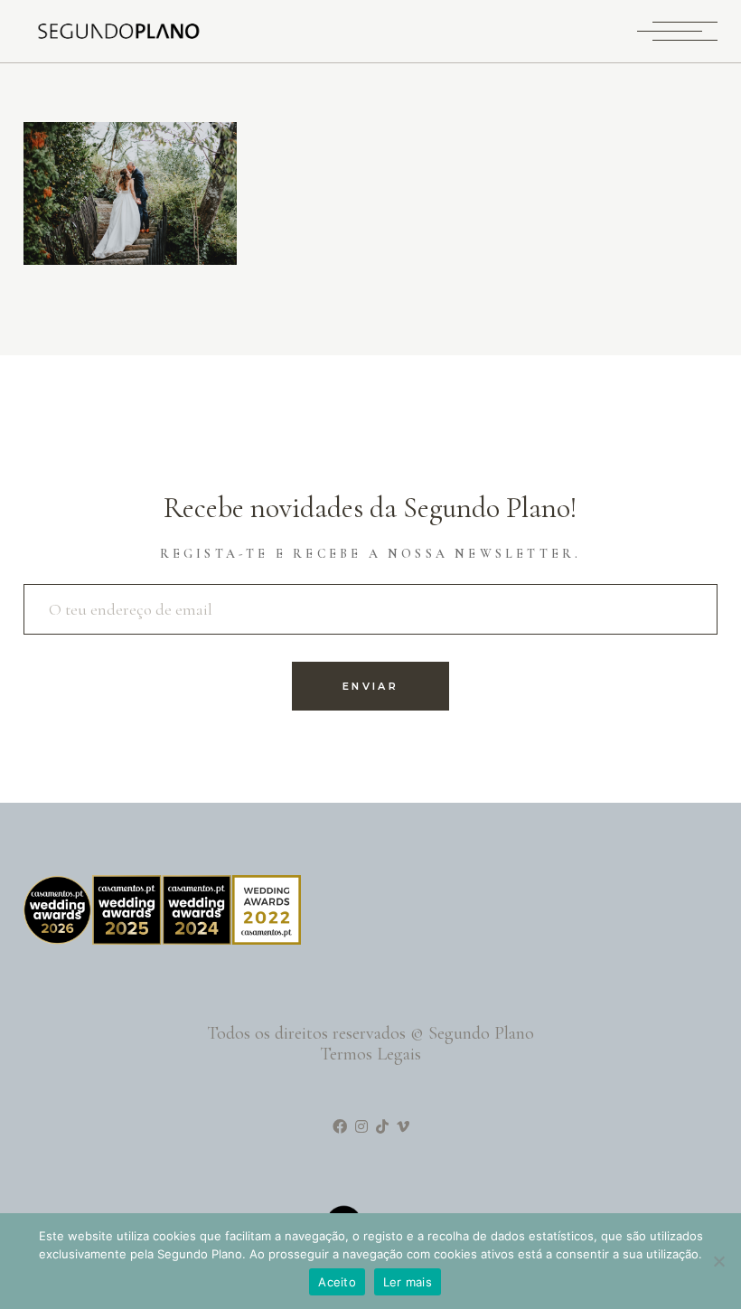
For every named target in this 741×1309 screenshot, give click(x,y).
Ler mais (407, 1282)
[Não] (718, 1261)
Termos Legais (370, 1054)
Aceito (337, 1282)
